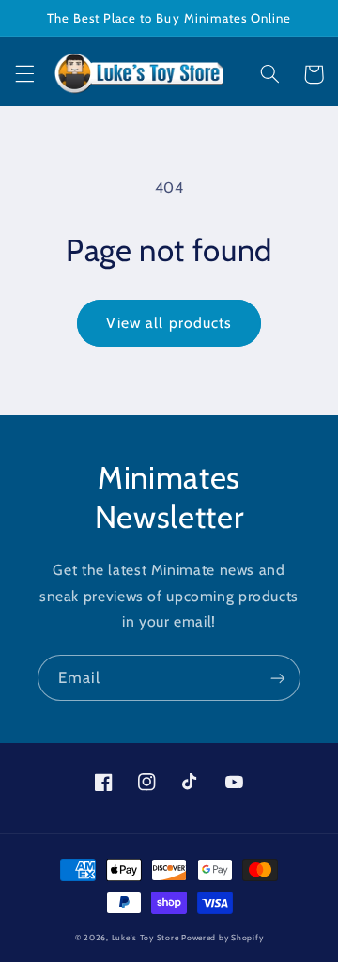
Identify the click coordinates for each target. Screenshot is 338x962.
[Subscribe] (278, 678)
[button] (24, 74)
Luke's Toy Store (145, 937)
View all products (169, 323)
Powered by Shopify (222, 937)
